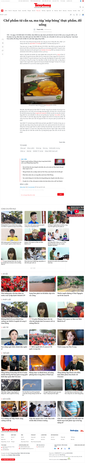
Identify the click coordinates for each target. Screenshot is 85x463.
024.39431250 (6, 449)
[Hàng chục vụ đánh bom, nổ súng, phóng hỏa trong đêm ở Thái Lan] (42, 363)
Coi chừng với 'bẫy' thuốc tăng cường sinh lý (12, 419)
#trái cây (38, 148)
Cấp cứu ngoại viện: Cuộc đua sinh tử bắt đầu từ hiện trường (42, 419)
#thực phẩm (30, 148)
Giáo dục (65, 10)
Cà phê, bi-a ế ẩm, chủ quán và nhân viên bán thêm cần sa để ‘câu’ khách (42, 181)
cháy (58, 54)
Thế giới (29, 10)
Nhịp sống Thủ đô (24, 441)
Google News (83, 14)
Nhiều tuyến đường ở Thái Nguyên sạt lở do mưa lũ (70, 294)
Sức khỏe (24, 10)
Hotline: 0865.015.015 (24, 1)
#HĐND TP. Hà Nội (38, 151)
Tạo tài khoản (31, 187)
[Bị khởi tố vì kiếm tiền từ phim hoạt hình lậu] (58, 253)
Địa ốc (19, 10)
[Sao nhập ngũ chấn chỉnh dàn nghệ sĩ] (14, 337)
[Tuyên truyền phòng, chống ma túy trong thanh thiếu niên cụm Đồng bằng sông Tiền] (59, 162)
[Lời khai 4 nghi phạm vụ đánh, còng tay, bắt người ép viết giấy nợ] (58, 217)
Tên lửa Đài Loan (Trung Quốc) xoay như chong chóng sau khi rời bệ (31, 393)
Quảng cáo (69, 1)
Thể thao (43, 10)
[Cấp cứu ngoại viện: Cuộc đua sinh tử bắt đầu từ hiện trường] (42, 409)
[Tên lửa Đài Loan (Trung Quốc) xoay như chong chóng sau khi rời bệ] (32, 385)
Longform (43, 435)
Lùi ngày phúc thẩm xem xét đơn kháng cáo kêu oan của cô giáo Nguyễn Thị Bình (57, 243)
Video (79, 10)
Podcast (33, 435)
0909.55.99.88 (23, 446)
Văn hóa (56, 10)
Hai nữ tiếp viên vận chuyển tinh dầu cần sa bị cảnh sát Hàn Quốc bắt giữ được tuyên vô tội (43, 167)
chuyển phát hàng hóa (40, 113)
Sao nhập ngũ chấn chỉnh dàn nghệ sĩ (14, 348)
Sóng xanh (15, 10)
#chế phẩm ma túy (54, 148)
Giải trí (60, 10)
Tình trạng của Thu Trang (66, 347)
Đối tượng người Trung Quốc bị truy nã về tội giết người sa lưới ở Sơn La (11, 243)
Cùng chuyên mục (8, 209)
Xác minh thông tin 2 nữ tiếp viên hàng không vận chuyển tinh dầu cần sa (43, 178)
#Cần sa (23, 151)
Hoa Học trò (55, 1)
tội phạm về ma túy (46, 50)
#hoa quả (23, 148)
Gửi (61, 194)
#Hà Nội (29, 151)
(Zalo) (28, 446)
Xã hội (6, 10)
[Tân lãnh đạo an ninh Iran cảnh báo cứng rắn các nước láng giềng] (74, 385)
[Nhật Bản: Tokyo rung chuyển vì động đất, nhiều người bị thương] (10, 385)
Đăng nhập (22, 187)
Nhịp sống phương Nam (36, 441)
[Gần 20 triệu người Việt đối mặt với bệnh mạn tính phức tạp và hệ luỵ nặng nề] (70, 409)
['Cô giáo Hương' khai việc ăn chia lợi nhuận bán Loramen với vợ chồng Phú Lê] (11, 253)
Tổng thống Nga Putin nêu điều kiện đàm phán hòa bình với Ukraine (68, 374)
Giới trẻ (33, 10)
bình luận (80, 14)
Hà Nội (39, 43)
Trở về (2, 54)
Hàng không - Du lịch (5, 441)
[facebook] (80, 1)
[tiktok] (62, 448)
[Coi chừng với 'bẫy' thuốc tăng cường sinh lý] (14, 409)
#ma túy (45, 148)
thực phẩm (57, 115)
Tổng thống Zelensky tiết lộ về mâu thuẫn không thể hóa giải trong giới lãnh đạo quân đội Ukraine (14, 374)
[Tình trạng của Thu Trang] (70, 337)
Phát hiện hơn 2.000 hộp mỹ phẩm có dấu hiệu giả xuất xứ (35, 261)
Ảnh (22, 435)
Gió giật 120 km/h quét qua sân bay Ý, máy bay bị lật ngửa (52, 392)
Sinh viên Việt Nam (46, 1)
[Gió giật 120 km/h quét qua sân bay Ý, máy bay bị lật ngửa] (53, 385)
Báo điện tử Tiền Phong (42, 5)
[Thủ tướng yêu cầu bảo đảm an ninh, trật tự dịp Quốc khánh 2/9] (14, 284)
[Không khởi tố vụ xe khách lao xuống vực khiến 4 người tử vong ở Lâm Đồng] (11, 217)
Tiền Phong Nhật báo (35, 1)
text (74, 14)
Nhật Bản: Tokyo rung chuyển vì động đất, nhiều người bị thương (10, 392)
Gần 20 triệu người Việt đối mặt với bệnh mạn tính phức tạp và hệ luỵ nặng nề (70, 420)
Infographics (54, 435)
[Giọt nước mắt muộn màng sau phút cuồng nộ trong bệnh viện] (35, 217)
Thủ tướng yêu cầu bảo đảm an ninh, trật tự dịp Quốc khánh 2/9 (13, 294)
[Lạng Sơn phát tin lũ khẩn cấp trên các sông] (42, 284)
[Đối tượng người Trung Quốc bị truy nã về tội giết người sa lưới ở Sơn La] (11, 234)
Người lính (49, 10)
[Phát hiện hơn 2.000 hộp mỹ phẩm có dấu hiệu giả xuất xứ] (35, 253)
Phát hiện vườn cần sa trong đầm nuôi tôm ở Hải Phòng (38, 175)
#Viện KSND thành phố (51, 151)
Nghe (2, 39)
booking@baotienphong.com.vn (27, 448)
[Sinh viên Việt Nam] (74, 431)
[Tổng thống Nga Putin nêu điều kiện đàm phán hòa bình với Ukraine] (70, 363)
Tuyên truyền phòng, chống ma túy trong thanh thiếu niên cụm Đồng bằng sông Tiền (36, 162)
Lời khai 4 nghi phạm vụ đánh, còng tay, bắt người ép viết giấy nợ (57, 225)
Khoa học (70, 10)
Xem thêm (83, 11)
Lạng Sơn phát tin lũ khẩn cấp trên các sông (42, 294)
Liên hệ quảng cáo (24, 445)
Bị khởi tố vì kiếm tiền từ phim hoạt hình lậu (57, 261)
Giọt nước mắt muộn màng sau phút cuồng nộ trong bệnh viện (34, 225)
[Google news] (69, 448)
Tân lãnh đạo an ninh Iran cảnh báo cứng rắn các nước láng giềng (74, 392)
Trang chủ (2, 11)
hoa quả (48, 105)
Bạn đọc (72, 439)
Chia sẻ (2, 43)
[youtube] (83, 1)
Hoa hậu (74, 10)
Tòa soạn (62, 1)
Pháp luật (38, 10)
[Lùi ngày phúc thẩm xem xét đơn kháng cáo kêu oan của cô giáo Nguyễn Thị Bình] (58, 234)
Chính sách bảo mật (79, 445)
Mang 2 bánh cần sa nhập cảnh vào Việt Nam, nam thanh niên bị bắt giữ (42, 172)
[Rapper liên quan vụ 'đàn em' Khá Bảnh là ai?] (35, 234)
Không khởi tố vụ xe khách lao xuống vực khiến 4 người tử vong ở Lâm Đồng (11, 225)
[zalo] (66, 448)
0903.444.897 (41, 446)
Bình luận (2, 50)
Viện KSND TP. (33, 43)
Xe (52, 10)
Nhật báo (13, 435)
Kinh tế (9, 10)
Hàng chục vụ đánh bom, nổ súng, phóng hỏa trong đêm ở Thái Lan (41, 373)
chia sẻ (70, 14)
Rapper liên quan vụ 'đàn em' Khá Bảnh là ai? (34, 243)
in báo (77, 14)
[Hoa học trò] (82, 431)
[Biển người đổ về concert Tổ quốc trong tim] (42, 337)
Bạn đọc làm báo (9, 459)
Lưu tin (2, 46)
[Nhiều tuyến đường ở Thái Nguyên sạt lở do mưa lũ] (70, 284)
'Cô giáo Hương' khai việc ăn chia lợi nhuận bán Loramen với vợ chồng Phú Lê (11, 262)
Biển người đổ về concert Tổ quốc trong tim (40, 348)
